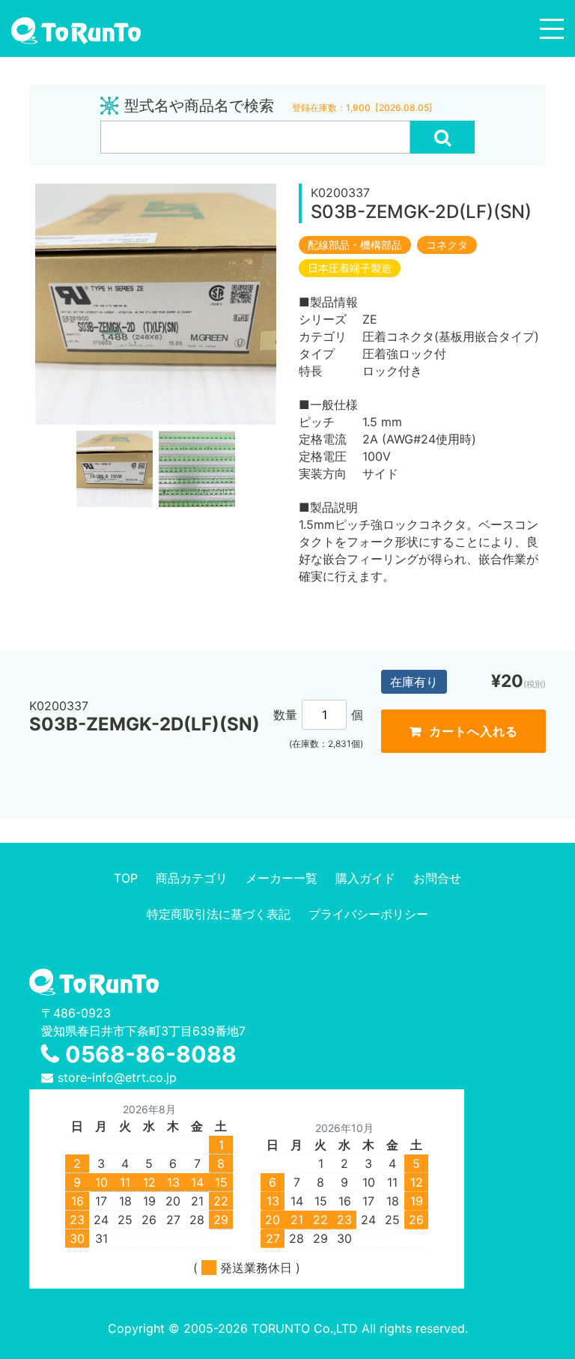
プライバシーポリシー (368, 913)
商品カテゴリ (192, 878)
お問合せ (437, 878)
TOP (126, 878)
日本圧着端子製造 (350, 268)
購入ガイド (365, 878)
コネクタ (447, 245)
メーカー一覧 (281, 878)
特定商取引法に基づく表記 (218, 913)
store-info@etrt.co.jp (117, 1077)
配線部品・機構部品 (355, 245)
